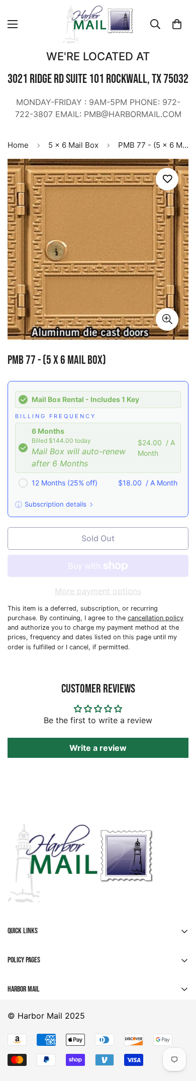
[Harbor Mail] (98, 24)
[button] (176, 24)
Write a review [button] (98, 748)
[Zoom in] (167, 319)
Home (18, 145)
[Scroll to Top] (18, 1028)
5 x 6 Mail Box (73, 145)
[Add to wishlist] (167, 179)
